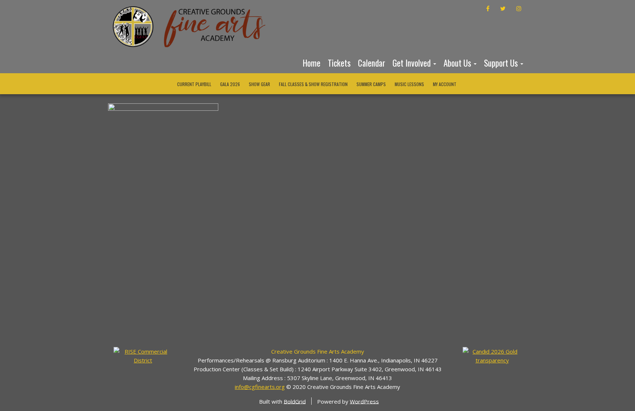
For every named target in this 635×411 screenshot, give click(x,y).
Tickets (339, 63)
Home (311, 63)
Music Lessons (409, 84)
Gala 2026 (230, 84)
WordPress (364, 401)
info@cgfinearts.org (260, 386)
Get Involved (412, 63)
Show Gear (259, 84)
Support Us (502, 63)
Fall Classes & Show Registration (313, 84)
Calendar (371, 63)
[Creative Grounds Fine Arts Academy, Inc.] (492, 355)
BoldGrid (295, 401)
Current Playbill (194, 84)
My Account (444, 84)
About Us (458, 63)
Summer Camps (371, 84)
